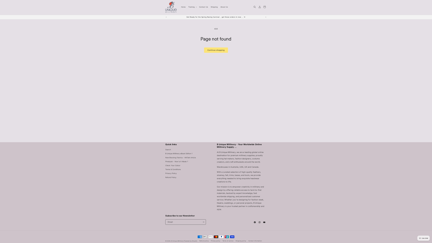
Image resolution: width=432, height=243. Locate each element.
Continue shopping (216, 50)
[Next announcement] (265, 17)
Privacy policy (215, 241)
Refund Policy (170, 177)
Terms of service (228, 241)
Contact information (255, 241)
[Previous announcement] (166, 17)
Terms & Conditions (173, 169)
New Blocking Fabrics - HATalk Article (180, 158)
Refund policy (204, 241)
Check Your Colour (172, 165)
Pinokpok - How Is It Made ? (176, 161)
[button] (192, 7)
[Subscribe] (203, 222)
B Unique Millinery (177, 241)
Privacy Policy (171, 173)
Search (168, 150)
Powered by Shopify (190, 241)
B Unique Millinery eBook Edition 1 (178, 153)
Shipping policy (241, 241)
